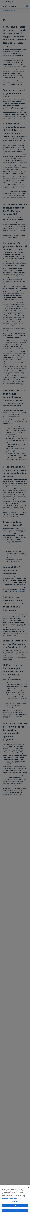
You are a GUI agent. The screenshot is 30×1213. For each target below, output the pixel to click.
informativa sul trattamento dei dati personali (14, 1197)
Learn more (15, 1201)
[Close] (28, 1187)
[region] (15, 1199)
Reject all (15, 1205)
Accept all (15, 1210)
